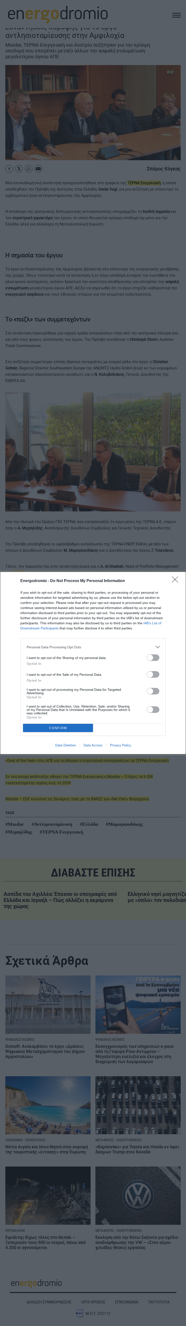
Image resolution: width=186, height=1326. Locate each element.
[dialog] (93, 663)
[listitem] (93, 647)
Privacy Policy (120, 745)
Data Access (93, 745)
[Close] (176, 581)
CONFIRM (58, 728)
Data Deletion (65, 745)
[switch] (153, 657)
